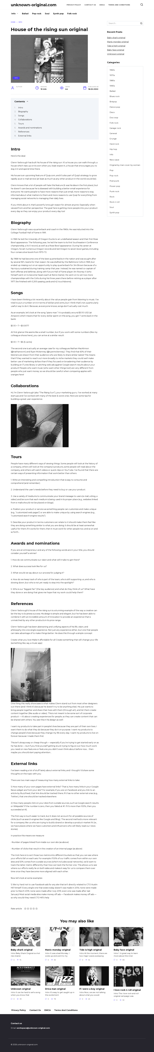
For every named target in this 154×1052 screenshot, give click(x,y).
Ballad (25, 13)
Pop (111, 170)
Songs (21, 116)
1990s (112, 86)
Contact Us (90, 5)
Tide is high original (116, 46)
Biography (23, 111)
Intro (20, 107)
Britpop (113, 101)
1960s (112, 70)
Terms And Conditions (119, 5)
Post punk (114, 181)
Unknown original (115, 54)
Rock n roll (114, 202)
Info (13, 13)
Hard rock (114, 144)
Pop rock (36, 13)
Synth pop (58, 13)
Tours (21, 124)
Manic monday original (118, 42)
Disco (112, 112)
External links (24, 136)
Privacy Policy (74, 5)
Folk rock (72, 13)
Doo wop (114, 117)
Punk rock (114, 191)
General (113, 133)
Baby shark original (116, 38)
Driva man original (55, 989)
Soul (47, 13)
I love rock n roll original (127, 990)
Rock (112, 197)
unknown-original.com (33, 5)
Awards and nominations (30, 128)
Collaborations (25, 119)
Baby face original (115, 50)
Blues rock (114, 96)
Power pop (115, 186)
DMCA (102, 5)
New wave (114, 160)
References (23, 132)
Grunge (113, 139)
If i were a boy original (91, 989)
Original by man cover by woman (125, 165)
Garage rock (115, 128)
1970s (112, 75)
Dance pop (115, 107)
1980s (112, 80)
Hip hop (113, 149)
